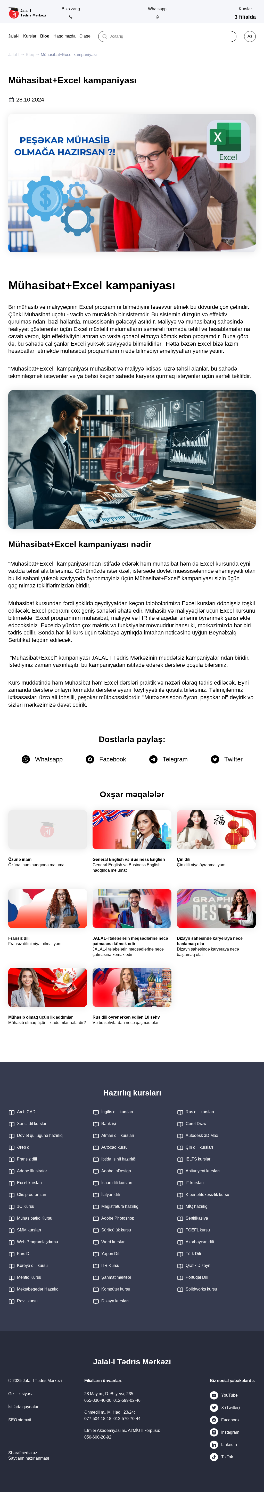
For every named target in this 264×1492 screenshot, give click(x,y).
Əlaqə (84, 36)
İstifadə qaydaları (23, 1407)
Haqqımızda (64, 36)
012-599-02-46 (127, 1400)
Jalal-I (13, 36)
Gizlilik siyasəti (22, 1394)
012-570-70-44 (127, 1418)
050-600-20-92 (97, 1437)
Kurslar (29, 36)
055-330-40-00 (97, 1400)
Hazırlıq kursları (132, 1093)
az (250, 36)
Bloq (45, 36)
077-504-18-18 (97, 1418)
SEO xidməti (19, 1420)
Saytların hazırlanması (28, 1458)
